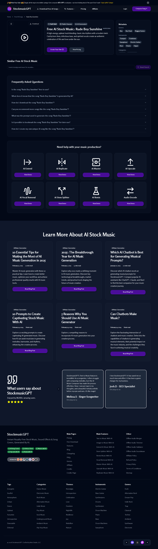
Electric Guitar (100, 489)
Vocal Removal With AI (104, 460)
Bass (97, 519)
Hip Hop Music (42, 528)
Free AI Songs (18, 17)
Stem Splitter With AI (104, 451)
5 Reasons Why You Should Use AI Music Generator (75, 318)
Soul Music (41, 515)
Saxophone (99, 528)
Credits (69, 469)
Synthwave (129, 523)
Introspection (71, 493)
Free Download (72, 442)
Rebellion (69, 523)
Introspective (12, 519)
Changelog (71, 453)
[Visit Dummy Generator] (131, 542)
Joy (67, 519)
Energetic (10, 489)
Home (9, 17)
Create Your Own (56, 49)
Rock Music (41, 497)
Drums (98, 502)
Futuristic (10, 515)
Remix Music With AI (104, 456)
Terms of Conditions (133, 468)
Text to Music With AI (104, 438)
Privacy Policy (131, 464)
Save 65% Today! (107, 3)
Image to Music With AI (105, 443)
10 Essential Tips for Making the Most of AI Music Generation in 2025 (29, 256)
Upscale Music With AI (104, 468)
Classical (128, 510)
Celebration (70, 497)
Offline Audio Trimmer (134, 443)
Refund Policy (131, 460)
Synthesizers (100, 497)
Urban (9, 502)
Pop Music (40, 510)
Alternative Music (43, 502)
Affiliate (95, 9)
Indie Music (41, 506)
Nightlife (69, 510)
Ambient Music (42, 523)
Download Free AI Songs (49, 9)
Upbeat (10, 510)
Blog (68, 449)
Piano (97, 515)
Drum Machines (101, 523)
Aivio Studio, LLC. (35, 542)
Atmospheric (12, 497)
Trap (126, 506)
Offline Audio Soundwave (135, 451)
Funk (126, 489)
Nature (68, 528)
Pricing (83, 9)
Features (70, 9)
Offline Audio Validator (134, 447)
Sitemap (129, 473)
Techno (127, 515)
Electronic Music (43, 493)
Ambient (128, 519)
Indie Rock (129, 502)
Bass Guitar (99, 493)
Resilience (69, 515)
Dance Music (41, 489)
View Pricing (77, 49)
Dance (9, 506)
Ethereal (10, 528)
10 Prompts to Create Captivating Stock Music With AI (28, 318)
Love (67, 502)
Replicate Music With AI (105, 473)
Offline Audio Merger (134, 438)
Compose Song (141, 8)
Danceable (11, 523)
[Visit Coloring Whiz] (141, 542)
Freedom (69, 506)
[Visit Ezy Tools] (136, 542)
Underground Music (44, 519)
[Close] (148, 3)
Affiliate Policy (131, 456)
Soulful (10, 493)
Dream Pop (129, 497)
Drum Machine (101, 510)
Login (125, 9)
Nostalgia (69, 489)
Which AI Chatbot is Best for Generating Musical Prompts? (126, 256)
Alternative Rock (131, 493)
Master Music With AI (104, 464)
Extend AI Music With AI (105, 447)
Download (35, 24)
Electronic (128, 528)
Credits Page (71, 473)
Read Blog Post (30, 289)
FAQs (69, 457)
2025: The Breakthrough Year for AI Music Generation (77, 256)
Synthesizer (99, 506)
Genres (69, 461)
